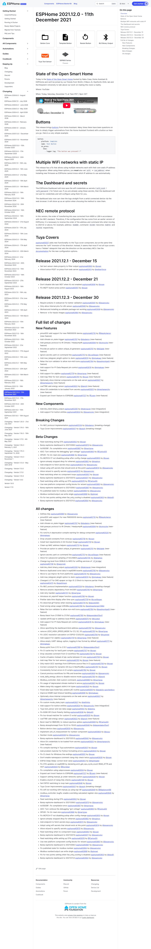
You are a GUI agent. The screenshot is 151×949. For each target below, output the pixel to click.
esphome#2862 (82, 461)
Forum (65, 891)
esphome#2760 (76, 615)
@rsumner (105, 635)
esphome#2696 (57, 514)
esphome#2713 (73, 545)
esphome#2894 (80, 491)
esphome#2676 (84, 367)
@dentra (91, 709)
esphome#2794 (91, 635)
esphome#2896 (80, 494)
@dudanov (85, 339)
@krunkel (96, 619)
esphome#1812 (78, 709)
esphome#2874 (92, 468)
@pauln (82, 428)
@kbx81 (110, 497)
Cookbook (39, 895)
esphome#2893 (85, 266)
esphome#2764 (86, 361)
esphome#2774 (79, 603)
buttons (55, 127)
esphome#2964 (71, 313)
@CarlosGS (102, 451)
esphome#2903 (97, 497)
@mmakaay (96, 358)
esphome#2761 (73, 377)
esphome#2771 (103, 641)
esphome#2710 (89, 333)
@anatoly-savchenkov (105, 690)
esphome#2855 (93, 458)
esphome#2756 (97, 663)
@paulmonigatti (103, 361)
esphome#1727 (80, 395)
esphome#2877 (82, 478)
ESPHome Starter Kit (64, 4)
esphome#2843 (51, 767)
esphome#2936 (93, 309)
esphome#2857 (83, 474)
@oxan (98, 266)
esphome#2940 (79, 306)
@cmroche (103, 343)
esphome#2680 (83, 680)
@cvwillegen (93, 355)
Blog (75, 4)
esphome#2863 (87, 451)
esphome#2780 (78, 596)
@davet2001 (94, 603)
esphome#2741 (80, 574)
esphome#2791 (88, 631)
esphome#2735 (83, 558)
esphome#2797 (91, 667)
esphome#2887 (82, 487)
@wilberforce (100, 269)
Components (49, 4)
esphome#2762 (79, 670)
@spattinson (61, 583)
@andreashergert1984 (95, 606)
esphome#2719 (84, 542)
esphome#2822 (71, 386)
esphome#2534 (75, 425)
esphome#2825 (87, 389)
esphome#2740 (89, 570)
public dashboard (88, 917)
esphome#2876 (78, 481)
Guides (38, 887)
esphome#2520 (102, 533)
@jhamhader (94, 761)
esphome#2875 (73, 471)
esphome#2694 (89, 343)
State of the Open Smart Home (60, 79)
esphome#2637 (42, 243)
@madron (96, 461)
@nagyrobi (61, 564)
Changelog (95, 884)
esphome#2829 (83, 715)
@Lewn (92, 395)
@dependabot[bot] (95, 615)
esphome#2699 (78, 693)
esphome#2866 (67, 455)
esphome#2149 (77, 780)
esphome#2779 (67, 373)
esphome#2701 (87, 349)
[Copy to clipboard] (112, 139)
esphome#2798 (73, 647)
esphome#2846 (75, 783)
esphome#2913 (85, 269)
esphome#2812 (79, 761)
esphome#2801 (88, 683)
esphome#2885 (93, 484)
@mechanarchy (46, 383)
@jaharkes (98, 558)
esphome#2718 (79, 539)
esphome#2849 (88, 790)
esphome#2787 (85, 628)
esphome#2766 (75, 606)
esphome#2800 (88, 673)
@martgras (82, 373)
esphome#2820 (82, 686)
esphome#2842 (82, 738)
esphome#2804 (94, 732)
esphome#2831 (79, 754)
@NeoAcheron (105, 333)
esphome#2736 (46, 564)
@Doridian (65, 767)
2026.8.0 (23, 4)
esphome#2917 (72, 288)
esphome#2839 (89, 777)
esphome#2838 (59, 735)
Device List (95, 887)
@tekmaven (86, 409)
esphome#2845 (104, 793)
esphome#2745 (83, 590)
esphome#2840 (83, 725)
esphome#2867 (74, 448)
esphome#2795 (88, 676)
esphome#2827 (71, 702)
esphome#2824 (73, 412)
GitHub (65, 887)
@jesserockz (104, 303)
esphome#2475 (46, 583)
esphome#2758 (86, 654)
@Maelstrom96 (104, 790)
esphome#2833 (90, 751)
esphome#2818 (86, 690)
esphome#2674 (82, 358)
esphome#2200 (71, 409)
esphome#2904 (81, 501)
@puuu (107, 732)
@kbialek (100, 349)
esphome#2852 (70, 442)
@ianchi (84, 386)
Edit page (42, 868)
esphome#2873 (76, 465)
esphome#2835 (63, 728)
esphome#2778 (81, 599)
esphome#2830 (96, 757)
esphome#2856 (88, 284)
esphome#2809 (89, 722)
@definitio (86, 702)
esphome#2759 (93, 657)
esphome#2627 (94, 380)
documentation (42, 251)
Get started (138, 4)
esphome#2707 (71, 339)
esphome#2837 (81, 748)
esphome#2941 (89, 303)
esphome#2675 (82, 619)
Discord (66, 884)
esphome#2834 (77, 770)
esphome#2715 (78, 355)
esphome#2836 (76, 712)
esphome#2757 (80, 650)
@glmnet (94, 494)
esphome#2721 (61, 593)
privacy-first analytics (75, 915)
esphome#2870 (82, 445)
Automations (40, 891)
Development (96, 891)
